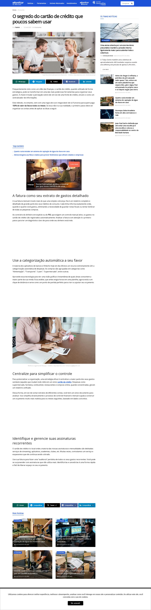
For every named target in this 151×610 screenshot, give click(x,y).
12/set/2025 (27, 27)
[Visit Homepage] (18, 3)
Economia (21, 10)
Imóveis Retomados (57, 3)
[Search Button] (132, 3)
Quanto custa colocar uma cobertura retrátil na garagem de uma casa (72, 572)
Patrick (17, 27)
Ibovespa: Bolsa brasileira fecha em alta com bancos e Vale (125, 112)
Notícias (30, 3)
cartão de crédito (65, 382)
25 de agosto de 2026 (22, 544)
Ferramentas (41, 3)
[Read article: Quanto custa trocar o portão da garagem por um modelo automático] (32, 564)
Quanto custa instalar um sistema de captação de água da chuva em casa (42, 151)
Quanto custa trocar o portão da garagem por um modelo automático (31, 572)
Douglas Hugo (108, 56)
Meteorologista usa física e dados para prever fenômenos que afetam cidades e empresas (48, 155)
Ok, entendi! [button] (75, 603)
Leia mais (106, 69)
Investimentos (72, 3)
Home (14, 10)
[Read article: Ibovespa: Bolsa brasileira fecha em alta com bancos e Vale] (107, 114)
